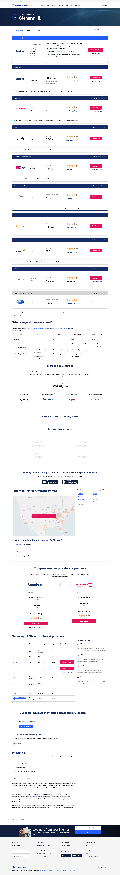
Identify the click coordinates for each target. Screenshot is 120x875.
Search (104, 5)
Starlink (15, 693)
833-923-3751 (97, 111)
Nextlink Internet (17, 683)
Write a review (26, 726)
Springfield (81, 499)
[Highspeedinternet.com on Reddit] (95, 857)
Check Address (94, 49)
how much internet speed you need (37, 328)
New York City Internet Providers (44, 853)
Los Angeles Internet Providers (43, 845)
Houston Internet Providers (42, 850)
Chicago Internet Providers (42, 848)
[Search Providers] (28, 851)
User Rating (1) (70, 303)
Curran (79, 502)
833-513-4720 (97, 81)
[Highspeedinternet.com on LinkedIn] (97, 857)
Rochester (81, 504)
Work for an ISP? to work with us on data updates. (28, 315)
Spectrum (19, 544)
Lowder (95, 499)
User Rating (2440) (71, 140)
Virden (95, 493)
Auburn (80, 496)
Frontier (18, 548)
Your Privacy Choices (70, 870)
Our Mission (88, 848)
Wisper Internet (17, 677)
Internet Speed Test (65, 845)
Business (77, 5)
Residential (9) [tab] (18, 30)
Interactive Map (44, 516)
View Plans (94, 77)
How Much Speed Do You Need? (68, 848)
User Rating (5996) (71, 81)
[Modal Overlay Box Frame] (60, 831)
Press (87, 853)
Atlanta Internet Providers (42, 859)
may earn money (17, 1)
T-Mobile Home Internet (19, 670)
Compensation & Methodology (45, 870)
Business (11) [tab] (30, 30)
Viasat (18, 556)
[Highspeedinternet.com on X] (89, 857)
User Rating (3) (70, 198)
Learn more (95, 302)
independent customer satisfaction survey (53, 312)
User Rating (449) (71, 252)
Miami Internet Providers (42, 856)
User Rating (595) (71, 169)
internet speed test (60, 328)
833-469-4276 (98, 170)
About (87, 845)
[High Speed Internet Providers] (22, 5)
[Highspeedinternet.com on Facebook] (86, 857)
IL (17, 819)
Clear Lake (96, 502)
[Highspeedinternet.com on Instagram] (92, 857)
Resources (68, 5)
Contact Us (88, 850)
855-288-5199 (98, 282)
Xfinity (18, 552)
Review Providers (57, 5)
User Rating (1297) (71, 111)
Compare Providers (44, 5)
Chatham (80, 493)
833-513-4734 (97, 53)
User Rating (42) (71, 227)
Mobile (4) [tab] (41, 30)
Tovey (94, 496)
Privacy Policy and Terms (58, 870)
